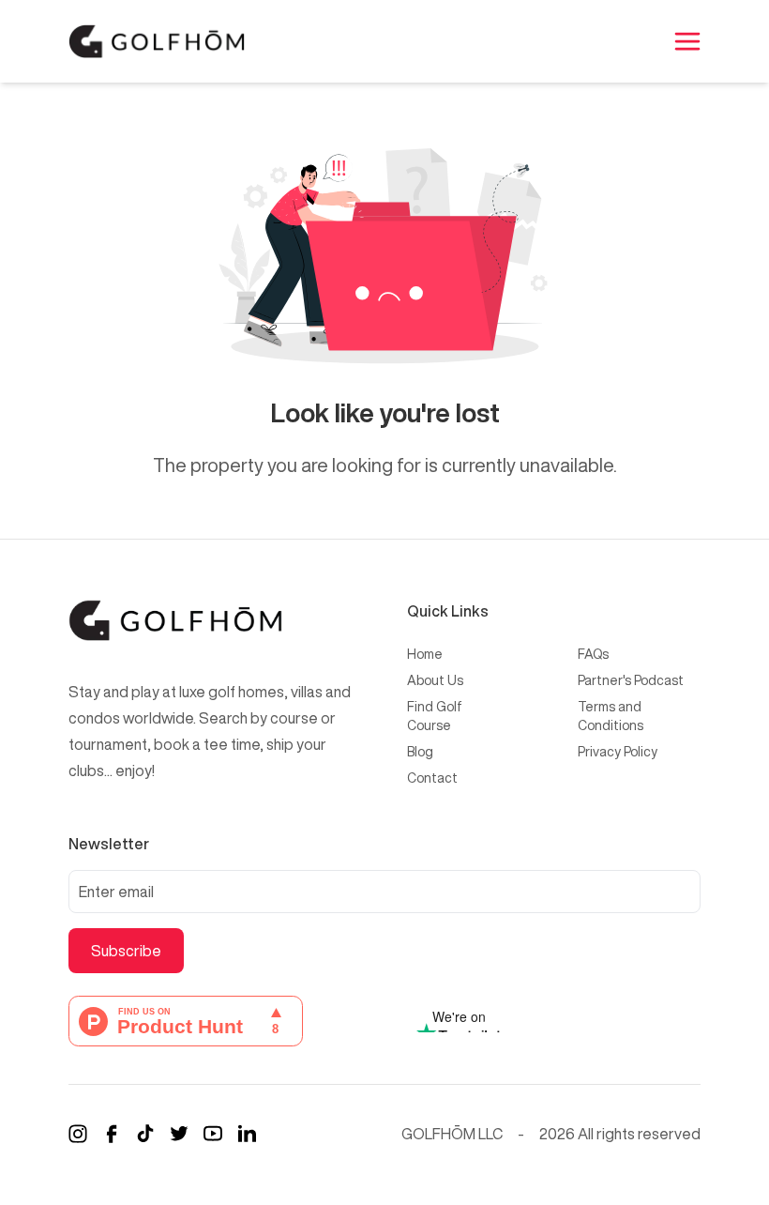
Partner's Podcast (631, 680)
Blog (420, 751)
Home (425, 654)
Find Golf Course (434, 716)
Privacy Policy (617, 751)
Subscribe (126, 950)
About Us (435, 680)
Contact (432, 778)
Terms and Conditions (610, 716)
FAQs (593, 654)
